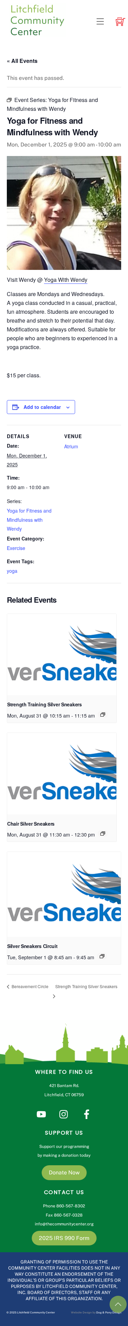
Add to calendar (42, 406)
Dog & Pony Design (109, 1312)
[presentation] (61, 654)
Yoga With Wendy (65, 279)
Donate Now (64, 1172)
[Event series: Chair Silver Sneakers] (102, 833)
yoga (12, 570)
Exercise (16, 548)
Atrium (71, 446)
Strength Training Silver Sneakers (44, 704)
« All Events (22, 61)
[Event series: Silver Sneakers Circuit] (102, 956)
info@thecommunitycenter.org (64, 1224)
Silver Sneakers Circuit (32, 946)
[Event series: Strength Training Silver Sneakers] (102, 714)
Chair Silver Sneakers (31, 823)
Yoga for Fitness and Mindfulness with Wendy (29, 519)
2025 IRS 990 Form (64, 1238)
